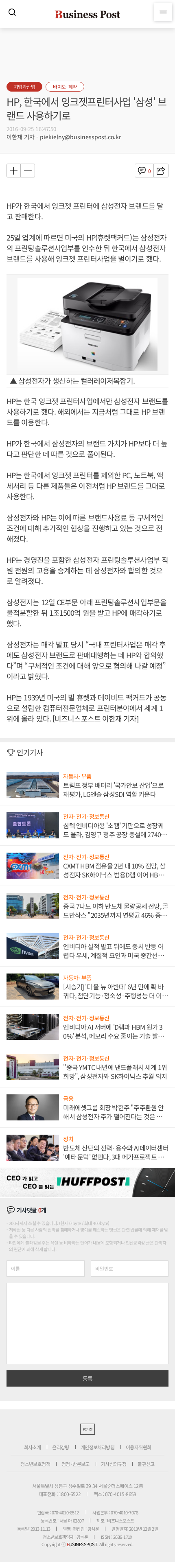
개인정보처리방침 (97, 1447)
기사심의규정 (113, 1463)
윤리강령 (60, 1447)
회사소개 (32, 1447)
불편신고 (146, 1463)
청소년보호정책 (35, 1463)
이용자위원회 (138, 1447)
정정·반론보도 (75, 1463)
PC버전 (87, 1429)
